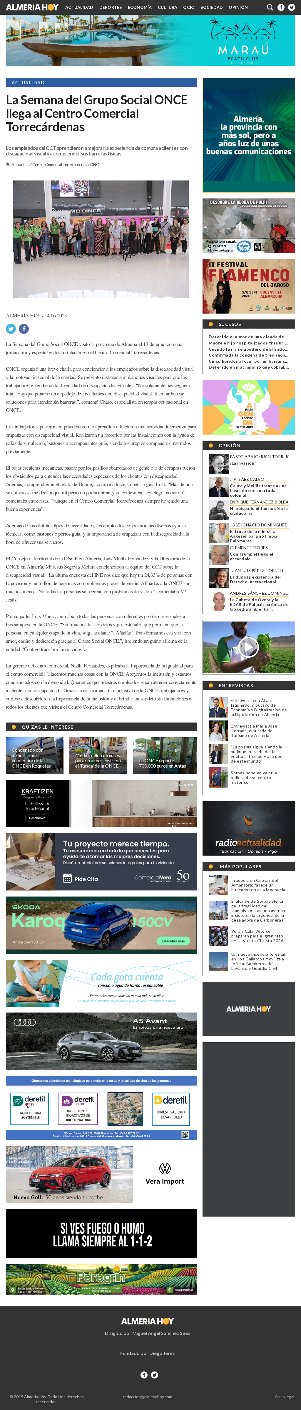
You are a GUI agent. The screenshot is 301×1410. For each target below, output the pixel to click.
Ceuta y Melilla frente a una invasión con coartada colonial (258, 490)
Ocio (189, 7)
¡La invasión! (243, 463)
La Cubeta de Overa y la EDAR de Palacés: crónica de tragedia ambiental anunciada (259, 604)
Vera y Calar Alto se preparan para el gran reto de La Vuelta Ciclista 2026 (257, 936)
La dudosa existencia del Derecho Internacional (255, 579)
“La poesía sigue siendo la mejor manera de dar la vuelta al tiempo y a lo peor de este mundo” (257, 753)
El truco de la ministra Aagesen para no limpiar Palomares (254, 536)
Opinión (238, 7)
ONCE (95, 164)
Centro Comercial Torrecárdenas (60, 164)
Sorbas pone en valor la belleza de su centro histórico (254, 777)
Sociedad (211, 7)
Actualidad (79, 7)
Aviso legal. (285, 1396)
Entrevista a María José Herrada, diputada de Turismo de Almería (254, 730)
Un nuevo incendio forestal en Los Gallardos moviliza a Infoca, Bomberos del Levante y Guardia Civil (258, 961)
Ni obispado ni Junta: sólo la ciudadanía (259, 511)
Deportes (110, 7)
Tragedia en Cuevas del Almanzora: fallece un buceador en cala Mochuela (258, 885)
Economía (140, 7)
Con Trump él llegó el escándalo (251, 556)
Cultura (168, 7)
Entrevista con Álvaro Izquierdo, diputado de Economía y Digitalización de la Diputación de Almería (259, 707)
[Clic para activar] (270, 7)
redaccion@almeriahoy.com (147, 1396)
